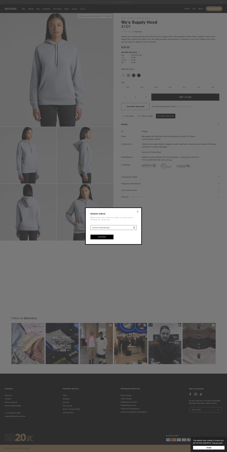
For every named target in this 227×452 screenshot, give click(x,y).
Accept (208, 448)
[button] (138, 211)
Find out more (217, 443)
